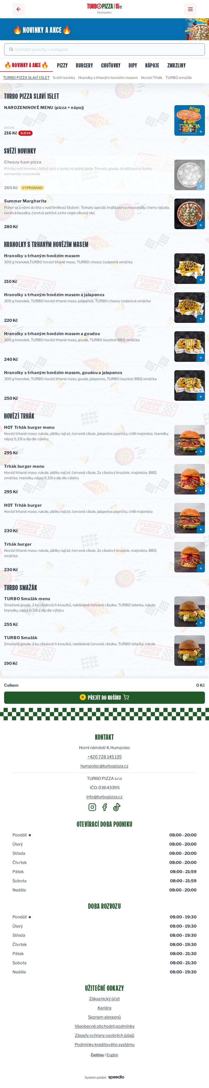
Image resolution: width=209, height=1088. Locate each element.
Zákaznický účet (104, 998)
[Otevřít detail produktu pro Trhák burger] (201, 568)
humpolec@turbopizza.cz (104, 766)
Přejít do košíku (101, 696)
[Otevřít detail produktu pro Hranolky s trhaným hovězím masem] (201, 280)
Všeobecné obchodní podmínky (105, 1026)
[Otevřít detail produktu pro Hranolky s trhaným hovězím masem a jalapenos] (201, 319)
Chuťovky (111, 64)
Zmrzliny (176, 64)
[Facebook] (104, 807)
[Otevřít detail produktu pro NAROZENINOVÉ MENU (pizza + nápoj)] (201, 132)
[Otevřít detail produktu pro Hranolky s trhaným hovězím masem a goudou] (201, 358)
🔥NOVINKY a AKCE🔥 (26, 64)
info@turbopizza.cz (104, 796)
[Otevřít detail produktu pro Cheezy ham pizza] (201, 186)
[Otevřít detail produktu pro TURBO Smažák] (201, 662)
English (112, 1055)
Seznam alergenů (104, 1017)
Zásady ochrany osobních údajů (104, 1035)
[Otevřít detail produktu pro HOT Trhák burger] (201, 529)
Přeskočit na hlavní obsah (44, 28)
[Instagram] (92, 807)
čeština (97, 1055)
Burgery (84, 64)
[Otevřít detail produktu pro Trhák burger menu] (201, 490)
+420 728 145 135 (104, 756)
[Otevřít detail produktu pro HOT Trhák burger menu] (201, 451)
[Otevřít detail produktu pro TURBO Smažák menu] (201, 623)
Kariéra (104, 1008)
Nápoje (152, 64)
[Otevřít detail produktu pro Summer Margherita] (201, 225)
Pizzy (62, 64)
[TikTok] (117, 807)
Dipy (133, 64)
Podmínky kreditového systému (105, 1044)
